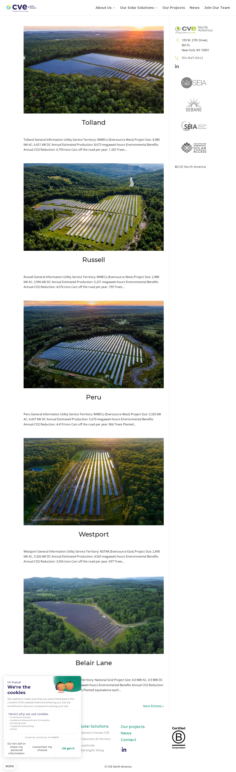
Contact (128, 740)
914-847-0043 (192, 58)
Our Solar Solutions (137, 8)
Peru (93, 397)
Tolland (94, 122)
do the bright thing (89, 750)
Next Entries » (153, 706)
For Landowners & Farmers (91, 739)
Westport (94, 534)
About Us (104, 8)
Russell (93, 260)
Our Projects (173, 8)
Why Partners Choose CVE (90, 732)
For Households (83, 745)
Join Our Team (217, 8)
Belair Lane (93, 663)
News (194, 8)
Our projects (133, 726)
